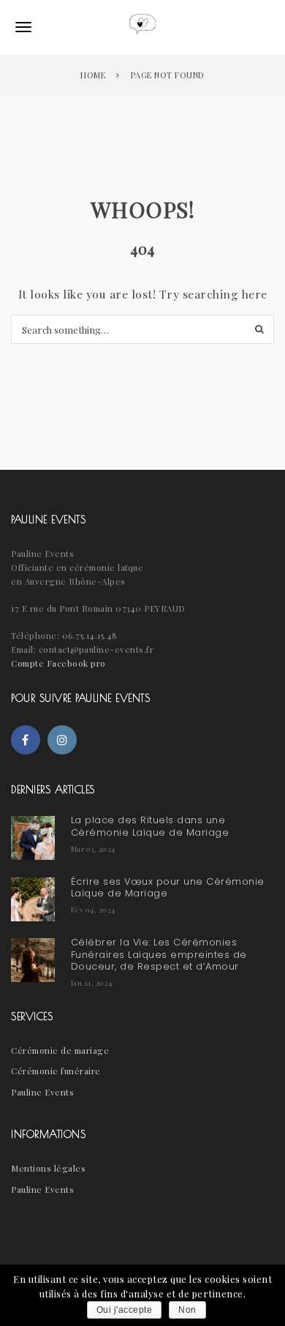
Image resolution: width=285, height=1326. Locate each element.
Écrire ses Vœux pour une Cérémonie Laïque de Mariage (168, 887)
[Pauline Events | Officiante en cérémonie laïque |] (142, 27)
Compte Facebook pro (58, 663)
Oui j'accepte (124, 1310)
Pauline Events (42, 1092)
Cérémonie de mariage (60, 1050)
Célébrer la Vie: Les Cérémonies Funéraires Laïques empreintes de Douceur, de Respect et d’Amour (159, 954)
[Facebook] (25, 739)
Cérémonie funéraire (56, 1070)
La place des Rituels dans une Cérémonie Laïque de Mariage (150, 826)
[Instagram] (62, 739)
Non (187, 1310)
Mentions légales (48, 1168)
